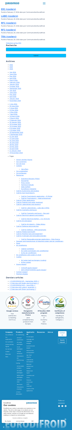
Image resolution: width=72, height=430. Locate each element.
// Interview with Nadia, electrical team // (24, 283)
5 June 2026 (13, 108)
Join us (50, 332)
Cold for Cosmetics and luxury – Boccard (35, 213)
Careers (19, 166)
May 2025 (12, 94)
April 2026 (12, 78)
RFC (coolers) (8, 22)
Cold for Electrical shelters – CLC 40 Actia (35, 219)
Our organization (22, 171)
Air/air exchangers (20, 348)
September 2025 (15, 88)
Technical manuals (27, 185)
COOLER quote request (29, 268)
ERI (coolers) (8, 9)
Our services (20, 164)
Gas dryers (19, 384)
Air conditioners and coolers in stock (28, 255)
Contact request (22, 272)
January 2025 (14, 99)
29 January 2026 (15, 122)
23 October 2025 (15, 124)
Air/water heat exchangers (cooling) (33, 260)
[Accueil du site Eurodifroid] (12, 3)
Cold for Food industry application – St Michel (36, 196)
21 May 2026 (13, 110)
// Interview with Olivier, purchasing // (22, 289)
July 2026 (12, 72)
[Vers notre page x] (62, 406)
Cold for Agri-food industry (25, 193)
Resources (20, 175)
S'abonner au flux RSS (13, 43)
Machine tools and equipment (30, 351)
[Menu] (44, 3)
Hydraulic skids (19, 381)
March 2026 (13, 80)
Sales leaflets (25, 187)
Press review (25, 183)
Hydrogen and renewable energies (30, 341)
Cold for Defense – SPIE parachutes (33, 230)
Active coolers (26, 262)
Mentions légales (22, 274)
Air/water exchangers (20, 343)
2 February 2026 (15, 120)
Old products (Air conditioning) (20, 358)
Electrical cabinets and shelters (30, 366)
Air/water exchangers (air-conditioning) (34, 251)
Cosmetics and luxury (30, 376)
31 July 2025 (13, 136)
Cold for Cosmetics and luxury (26, 210)
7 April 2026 (13, 114)
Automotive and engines (31, 347)
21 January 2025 (15, 151)
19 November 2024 (16, 153)
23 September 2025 (16, 132)
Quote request (21, 264)
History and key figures (24, 160)
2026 (11, 65)
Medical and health (30, 372)
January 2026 (14, 84)
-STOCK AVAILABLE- (19, 393)
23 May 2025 (13, 147)
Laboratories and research (30, 360)
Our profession (21, 173)
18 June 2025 (14, 143)
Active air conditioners (28, 253)
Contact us (62, 334)
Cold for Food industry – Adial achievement (36, 198)
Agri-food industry (29, 356)
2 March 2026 (14, 118)
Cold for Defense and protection (27, 226)
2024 (11, 69)
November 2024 (15, 101)
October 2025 (14, 86)
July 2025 (12, 90)
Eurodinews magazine (28, 189)
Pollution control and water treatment (29, 383)
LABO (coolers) (9, 16)
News (18, 243)
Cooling (18, 257)
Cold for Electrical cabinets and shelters (30, 215)
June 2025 (13, 92)
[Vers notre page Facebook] (59, 406)
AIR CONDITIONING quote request (33, 270)
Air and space (30, 336)
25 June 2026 (14, 106)
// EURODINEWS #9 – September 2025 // (24, 281)
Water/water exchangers (20, 376)
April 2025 (12, 96)
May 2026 (12, 76)
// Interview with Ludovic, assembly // (22, 287)
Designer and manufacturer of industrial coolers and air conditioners (39, 241)
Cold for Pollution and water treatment (29, 202)
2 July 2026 (13, 104)
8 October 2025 (14, 128)
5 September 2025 (15, 134)
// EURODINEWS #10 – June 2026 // (22, 285)
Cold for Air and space (24, 221)
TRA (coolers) (8, 36)
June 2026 (13, 74)
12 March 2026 (14, 116)
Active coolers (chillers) (20, 367)
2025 (11, 67)
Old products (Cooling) (20, 388)
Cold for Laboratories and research (28, 204)
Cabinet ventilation (27, 249)
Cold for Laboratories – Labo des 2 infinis (35, 208)
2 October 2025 (14, 130)
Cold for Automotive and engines (27, 191)
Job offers (24, 169)
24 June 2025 (14, 140)
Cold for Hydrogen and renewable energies (31, 236)
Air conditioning (21, 245)
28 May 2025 (13, 145)
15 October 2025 (15, 126)
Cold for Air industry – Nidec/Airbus (33, 224)
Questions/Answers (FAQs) (30, 179)
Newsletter (25, 181)
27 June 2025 (14, 138)
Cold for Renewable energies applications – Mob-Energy (40, 239)
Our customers (21, 162)
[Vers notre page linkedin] (66, 406)
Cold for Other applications (25, 200)
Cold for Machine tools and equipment (29, 234)
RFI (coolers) (8, 29)
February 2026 (14, 82)
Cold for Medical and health (25, 232)
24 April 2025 (13, 149)
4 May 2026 (13, 112)
